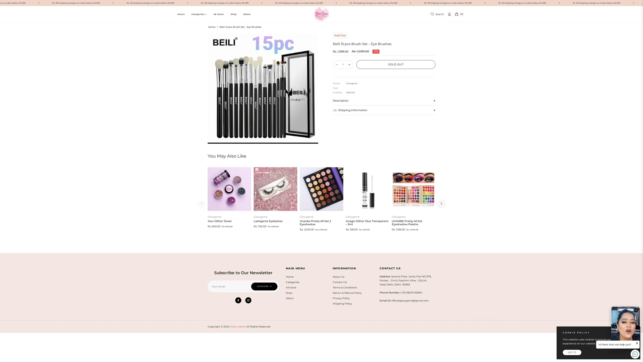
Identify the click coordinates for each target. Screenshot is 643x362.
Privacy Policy (341, 298)
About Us (338, 276)
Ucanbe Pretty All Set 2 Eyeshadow (315, 223)
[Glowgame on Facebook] (238, 300)
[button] (437, 14)
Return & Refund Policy (347, 292)
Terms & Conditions (345, 287)
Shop (289, 292)
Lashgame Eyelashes (268, 221)
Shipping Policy (342, 303)
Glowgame (214, 216)
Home (211, 26)
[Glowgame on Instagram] (248, 300)
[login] (449, 14)
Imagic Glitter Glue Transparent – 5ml (367, 223)
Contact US (340, 282)
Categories (292, 282)
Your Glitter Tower (220, 221)
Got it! (572, 352)
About (290, 298)
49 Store (291, 287)
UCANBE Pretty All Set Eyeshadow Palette (407, 223)
